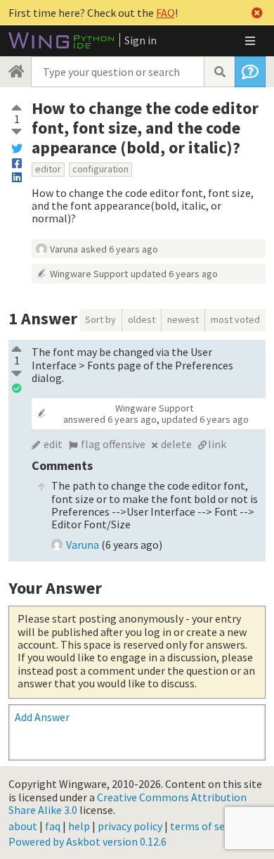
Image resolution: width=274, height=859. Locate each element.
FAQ (165, 13)
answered (110, 419)
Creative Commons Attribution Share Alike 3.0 (127, 803)
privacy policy (130, 826)
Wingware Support (89, 273)
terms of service (208, 826)
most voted (235, 319)
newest (183, 319)
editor (48, 169)
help (79, 826)
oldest (141, 319)
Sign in (140, 40)
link (217, 444)
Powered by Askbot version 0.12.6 (87, 841)
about (22, 826)
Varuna (64, 249)
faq (52, 826)
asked (119, 249)
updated (174, 273)
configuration (100, 169)
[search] (219, 71)
